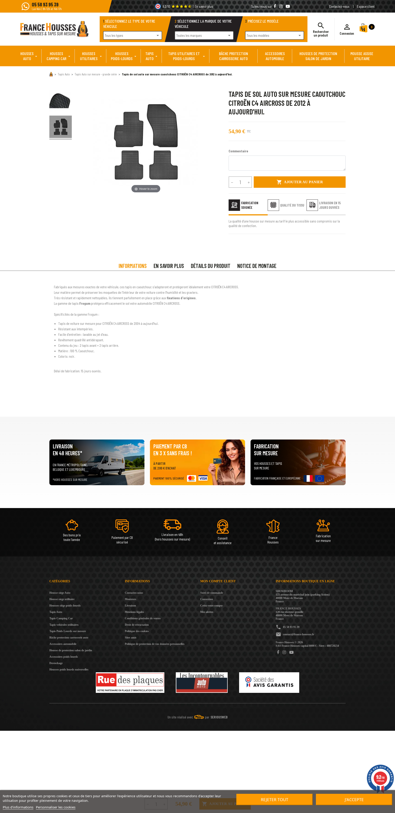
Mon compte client (218, 581)
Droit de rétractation (137, 624)
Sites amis (130, 637)
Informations (133, 265)
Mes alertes (206, 612)
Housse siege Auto (59, 592)
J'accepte (354, 799)
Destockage (56, 663)
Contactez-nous (339, 6)
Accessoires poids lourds (63, 656)
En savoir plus (204, 6)
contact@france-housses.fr (298, 634)
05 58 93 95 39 (291, 627)
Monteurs (130, 599)
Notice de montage (256, 265)
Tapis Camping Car (61, 618)
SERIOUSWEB (219, 717)
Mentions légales (134, 612)
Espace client (366, 6)
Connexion (206, 599)
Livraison (130, 605)
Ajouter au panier (300, 182)
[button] (347, 29)
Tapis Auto (55, 612)
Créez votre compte (211, 605)
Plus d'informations (18, 807)
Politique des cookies (137, 631)
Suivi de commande (211, 592)
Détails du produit (210, 265)
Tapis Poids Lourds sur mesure (67, 631)
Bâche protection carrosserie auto (68, 637)
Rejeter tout (274, 799)
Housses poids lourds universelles (68, 669)
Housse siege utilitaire (62, 599)
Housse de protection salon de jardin (70, 650)
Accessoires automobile (62, 644)
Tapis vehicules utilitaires (64, 624)
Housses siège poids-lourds (65, 605)
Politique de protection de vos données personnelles (154, 644)
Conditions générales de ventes (143, 618)
